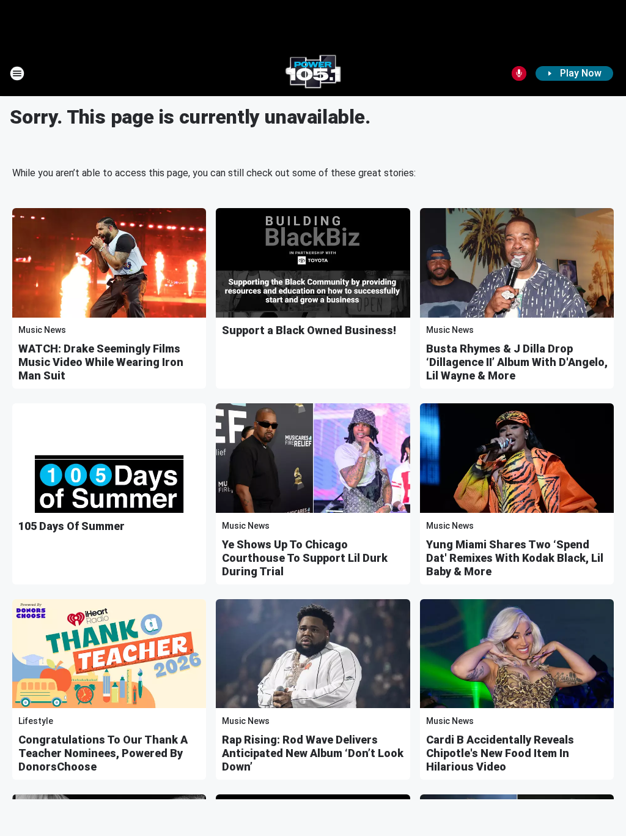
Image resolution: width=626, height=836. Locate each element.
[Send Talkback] (519, 73)
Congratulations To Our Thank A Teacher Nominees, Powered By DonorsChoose (103, 753)
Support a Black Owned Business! (309, 330)
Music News (42, 330)
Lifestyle (35, 721)
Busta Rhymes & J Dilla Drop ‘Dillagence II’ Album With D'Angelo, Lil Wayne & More (517, 362)
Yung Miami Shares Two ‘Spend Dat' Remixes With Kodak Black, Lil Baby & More (514, 558)
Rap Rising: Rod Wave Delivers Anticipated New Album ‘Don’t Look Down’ (312, 753)
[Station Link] (313, 73)
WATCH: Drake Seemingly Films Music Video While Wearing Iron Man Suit (100, 362)
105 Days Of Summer (71, 526)
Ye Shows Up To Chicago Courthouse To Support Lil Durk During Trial (305, 558)
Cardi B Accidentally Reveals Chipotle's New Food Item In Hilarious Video (500, 753)
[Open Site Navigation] (17, 73)
